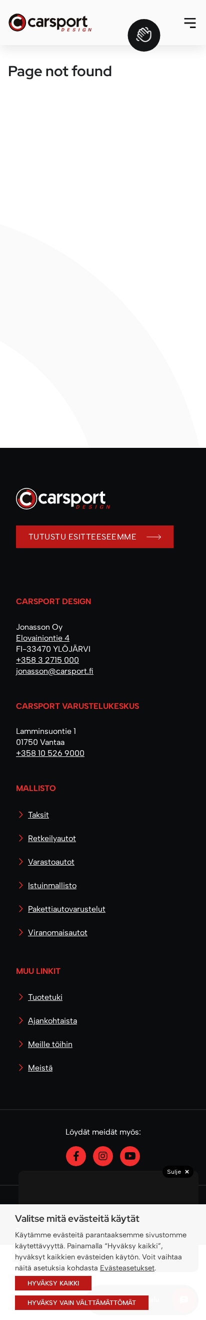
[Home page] (59, 506)
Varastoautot (51, 862)
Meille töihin (50, 1044)
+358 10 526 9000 (50, 753)
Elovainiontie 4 (43, 638)
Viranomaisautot (58, 932)
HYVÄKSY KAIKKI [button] (53, 1283)
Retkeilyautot (52, 838)
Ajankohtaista (52, 1020)
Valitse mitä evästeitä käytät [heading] (77, 1218)
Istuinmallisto (52, 885)
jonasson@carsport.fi (55, 671)
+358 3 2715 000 (47, 660)
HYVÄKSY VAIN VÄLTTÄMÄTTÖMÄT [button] (82, 1302)
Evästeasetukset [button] (127, 1267)
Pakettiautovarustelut (67, 909)
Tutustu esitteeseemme (82, 537)
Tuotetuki (45, 997)
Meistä (40, 1068)
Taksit (38, 815)
